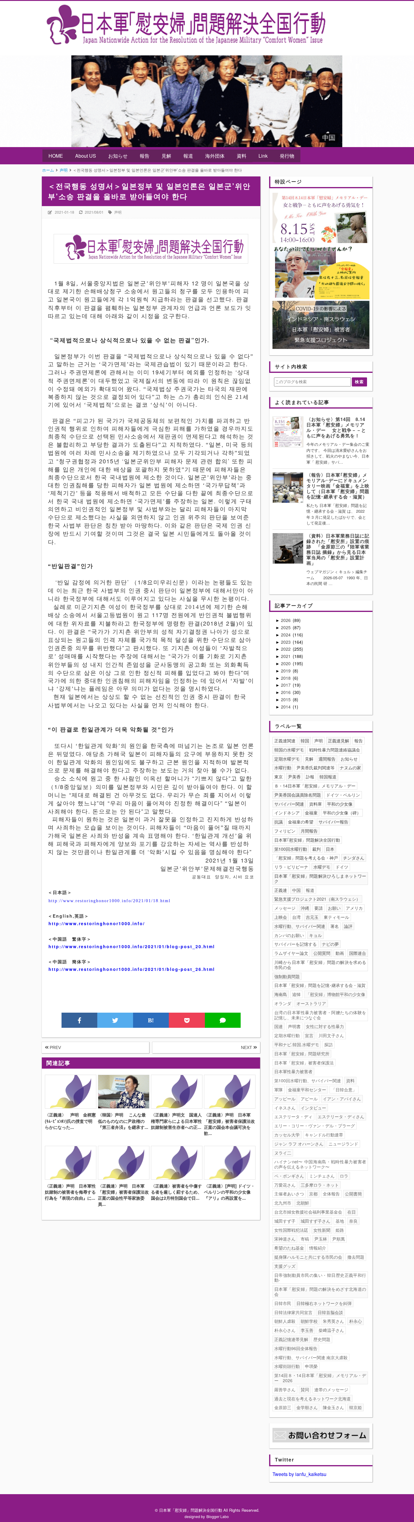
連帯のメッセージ (331, 1389)
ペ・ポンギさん (289, 1176)
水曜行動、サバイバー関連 (299, 926)
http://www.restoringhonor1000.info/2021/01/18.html (109, 901)
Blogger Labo (217, 1516)
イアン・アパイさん (342, 1099)
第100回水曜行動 (290, 849)
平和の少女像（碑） (342, 813)
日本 (330, 849)
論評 (348, 926)
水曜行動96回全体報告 (295, 1348)
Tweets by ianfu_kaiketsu (299, 1474)
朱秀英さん (333, 1321)
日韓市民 (282, 1303)
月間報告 (309, 831)
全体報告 (331, 1194)
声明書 (294, 1026)
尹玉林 (320, 1239)
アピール (309, 1099)
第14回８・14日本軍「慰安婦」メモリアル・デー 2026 (320, 1377)
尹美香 (294, 777)
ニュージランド (343, 1144)
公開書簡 (353, 1194)
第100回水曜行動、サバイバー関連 (307, 1080)
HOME (55, 155)
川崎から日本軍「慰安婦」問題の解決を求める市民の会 (320, 964)
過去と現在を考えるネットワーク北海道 (312, 1398)
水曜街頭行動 (287, 1366)
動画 (340, 953)
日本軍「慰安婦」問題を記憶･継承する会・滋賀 (320, 985)
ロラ (344, 1176)
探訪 (328, 1044)
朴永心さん (284, 1330)
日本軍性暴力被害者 (293, 1071)
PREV (54, 1047)
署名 (334, 926)
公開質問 (321, 953)
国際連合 (357, 953)
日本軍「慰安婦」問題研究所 (301, 1053)
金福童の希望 (300, 822)
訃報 (310, 777)
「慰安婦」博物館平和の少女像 (335, 994)
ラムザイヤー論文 (291, 953)
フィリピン (284, 831)
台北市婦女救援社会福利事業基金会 (308, 1212)
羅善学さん (284, 1389)
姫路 (340, 1230)
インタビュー (313, 1108)
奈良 (353, 1221)
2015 (286, 699)
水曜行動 (282, 767)
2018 (286, 678)
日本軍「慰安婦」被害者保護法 (304, 1063)
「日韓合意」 (344, 1089)
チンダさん (353, 858)
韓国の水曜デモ (289, 750)
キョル (315, 935)
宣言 (309, 1035)
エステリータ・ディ (293, 1116)
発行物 (287, 155)
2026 (286, 620)
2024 (286, 635)
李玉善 (307, 1330)
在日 (351, 1212)
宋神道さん (284, 1239)
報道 (188, 155)
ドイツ (342, 867)
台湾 (296, 917)
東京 (278, 777)
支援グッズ (284, 1266)
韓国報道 (327, 777)
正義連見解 (338, 741)
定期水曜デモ (287, 759)
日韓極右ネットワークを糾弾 (324, 1303)
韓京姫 (355, 1407)
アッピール (284, 1099)
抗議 (278, 822)
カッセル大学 (287, 1135)
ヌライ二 (282, 1153)
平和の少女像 (339, 804)
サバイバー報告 (333, 822)
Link (263, 155)
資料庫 (315, 804)
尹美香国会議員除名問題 (297, 795)
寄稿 (305, 1239)
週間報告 (327, 759)
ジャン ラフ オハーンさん (298, 1144)
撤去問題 (355, 1257)
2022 (286, 649)
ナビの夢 (330, 944)
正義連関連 (284, 741)
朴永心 (355, 1321)
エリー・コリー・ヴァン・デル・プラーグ (314, 1126)
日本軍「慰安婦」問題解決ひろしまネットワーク (320, 878)
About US (85, 155)
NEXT (247, 1047)
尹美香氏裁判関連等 (315, 767)
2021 (286, 656)
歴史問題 (321, 1339)
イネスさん (284, 1108)
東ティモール (336, 917)
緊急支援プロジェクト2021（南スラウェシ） (317, 899)
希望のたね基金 (289, 1248)
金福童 (311, 813)
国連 (278, 1026)
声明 (118, 212)
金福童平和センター (307, 1089)
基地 (340, 1221)
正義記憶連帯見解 (291, 1339)
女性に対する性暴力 (325, 1026)
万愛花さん (284, 1185)
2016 (286, 692)
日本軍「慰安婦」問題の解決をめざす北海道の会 (320, 1291)
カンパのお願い (289, 935)
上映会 (280, 917)
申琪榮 (311, 1366)
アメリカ (354, 908)
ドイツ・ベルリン (343, 795)
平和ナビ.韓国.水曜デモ (296, 1044)
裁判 (316, 849)
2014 (286, 707)
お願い (334, 908)
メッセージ (284, 908)
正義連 (280, 890)
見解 (166, 155)
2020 (286, 663)
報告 (144, 155)
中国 (296, 890)
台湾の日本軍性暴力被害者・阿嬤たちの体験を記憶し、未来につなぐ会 (320, 1015)
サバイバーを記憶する (295, 944)
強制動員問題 (287, 976)
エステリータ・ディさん (341, 1116)
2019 (286, 671)
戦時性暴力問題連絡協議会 (334, 750)
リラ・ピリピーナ (291, 867)
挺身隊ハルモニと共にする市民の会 (308, 1257)
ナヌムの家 (350, 767)
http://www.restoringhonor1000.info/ (96, 923)
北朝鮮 (302, 1203)
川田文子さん (331, 1035)
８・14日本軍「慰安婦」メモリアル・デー (315, 786)
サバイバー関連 (289, 804)
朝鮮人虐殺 (284, 1321)
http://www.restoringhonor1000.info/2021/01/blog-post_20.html (131, 946)
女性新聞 (321, 1230)
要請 (318, 908)
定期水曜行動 (287, 1035)
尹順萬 (338, 1239)
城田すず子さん (315, 1221)
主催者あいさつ (289, 1194)
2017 (286, 685)
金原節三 (282, 1407)
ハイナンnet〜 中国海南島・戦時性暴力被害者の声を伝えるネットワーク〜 (320, 1164)
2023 (286, 642)
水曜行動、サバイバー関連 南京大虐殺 (311, 1357)
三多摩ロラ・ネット (320, 1185)
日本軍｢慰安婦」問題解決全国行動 (307, 840)
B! (151, 1020)
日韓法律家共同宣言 (293, 1312)
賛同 (305, 1389)
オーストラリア (311, 1003)
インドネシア (287, 813)
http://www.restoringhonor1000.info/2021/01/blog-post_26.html (131, 969)
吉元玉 (312, 917)
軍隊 (278, 1089)
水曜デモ (321, 867)
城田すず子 (284, 1221)
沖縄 (305, 908)
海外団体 (215, 155)
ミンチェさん (322, 1176)
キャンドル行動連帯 (324, 1135)
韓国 (305, 741)
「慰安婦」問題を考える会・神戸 (306, 858)
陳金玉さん (333, 1407)
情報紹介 (317, 1248)
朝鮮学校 (309, 1321)
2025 (286, 627)
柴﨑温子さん (331, 1330)
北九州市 (282, 1203)
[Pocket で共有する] (187, 1020)
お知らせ (118, 155)
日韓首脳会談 (330, 1312)
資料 (241, 155)
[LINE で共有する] (223, 1020)
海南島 (280, 994)
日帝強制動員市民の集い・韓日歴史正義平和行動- (320, 1277)
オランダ (282, 1003)
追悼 (296, 994)
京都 (313, 1194)
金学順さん (307, 1407)
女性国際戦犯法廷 (291, 1230)
